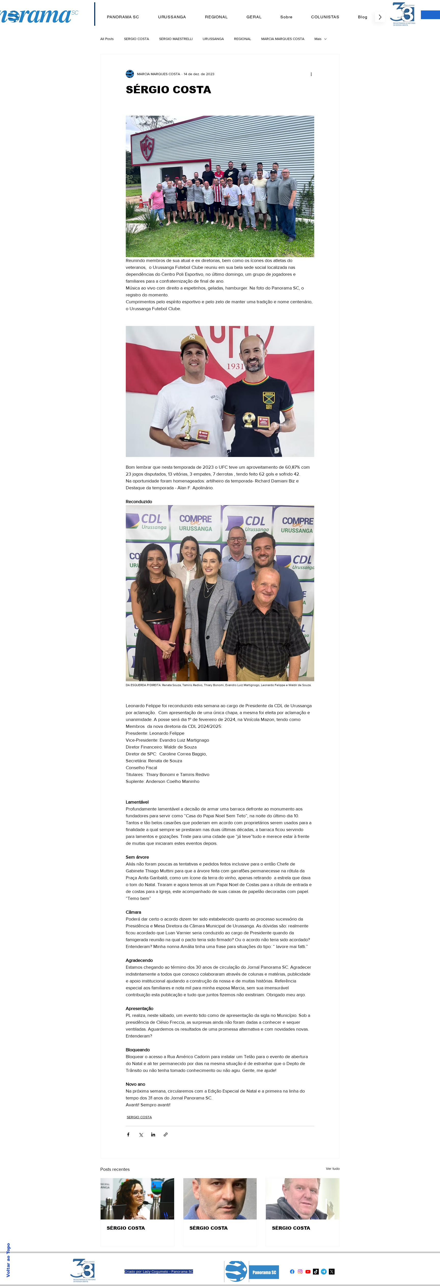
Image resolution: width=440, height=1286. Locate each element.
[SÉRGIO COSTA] (137, 1198)
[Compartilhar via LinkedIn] (153, 1134)
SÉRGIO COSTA (126, 1228)
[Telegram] (324, 1272)
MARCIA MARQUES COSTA (282, 39)
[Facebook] (292, 1272)
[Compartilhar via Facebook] (128, 1134)
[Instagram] (300, 1272)
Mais (318, 39)
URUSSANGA (213, 39)
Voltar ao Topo (8, 1260)
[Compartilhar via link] (165, 1134)
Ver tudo (333, 1168)
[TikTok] (316, 1272)
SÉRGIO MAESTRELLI (176, 39)
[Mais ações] (311, 74)
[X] (332, 1272)
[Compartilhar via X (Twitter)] (140, 1134)
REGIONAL (242, 39)
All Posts (107, 39)
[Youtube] (308, 1272)
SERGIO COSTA (136, 39)
